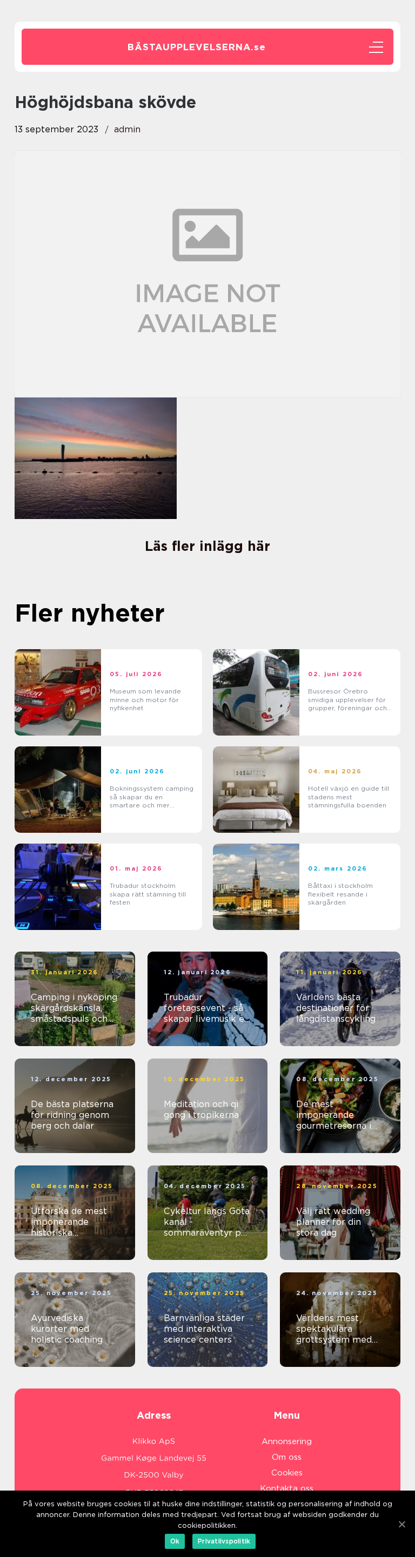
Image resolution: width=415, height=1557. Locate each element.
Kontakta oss (286, 1488)
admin (127, 129)
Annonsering (287, 1441)
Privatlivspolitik (224, 1541)
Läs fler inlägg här (207, 546)
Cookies (287, 1473)
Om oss (287, 1457)
